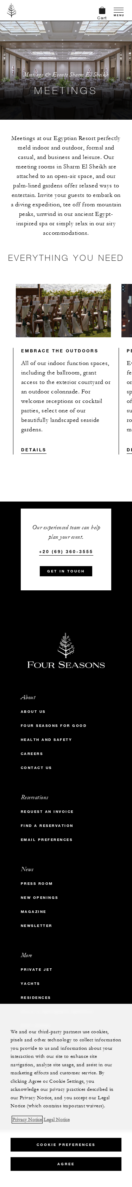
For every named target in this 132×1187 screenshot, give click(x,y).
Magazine (33, 911)
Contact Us (36, 767)
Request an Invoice (47, 811)
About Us (33, 711)
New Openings (39, 897)
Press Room (37, 883)
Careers (32, 753)
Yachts (30, 983)
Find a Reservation (47, 825)
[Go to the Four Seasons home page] (12, 10)
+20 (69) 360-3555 (66, 551)
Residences (36, 997)
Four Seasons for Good (54, 725)
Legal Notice (57, 1119)
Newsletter (36, 925)
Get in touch (66, 571)
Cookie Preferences (66, 1144)
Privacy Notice (27, 1119)
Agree (66, 1164)
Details (33, 449)
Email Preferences (47, 839)
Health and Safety (47, 739)
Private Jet (37, 969)
